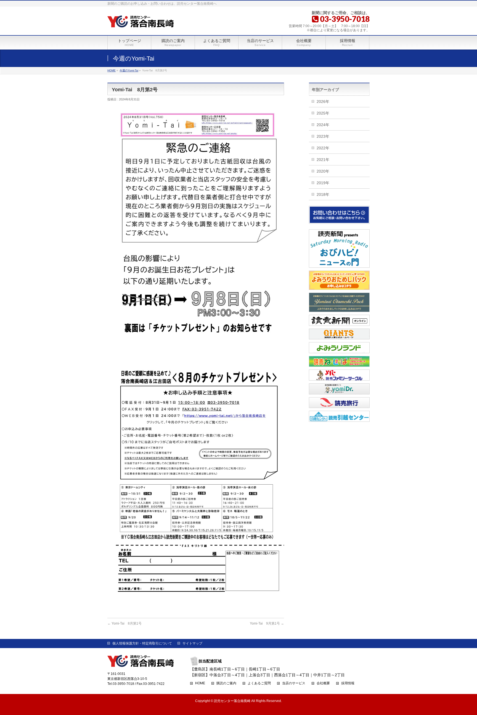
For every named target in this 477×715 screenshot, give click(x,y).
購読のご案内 (226, 683)
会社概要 (323, 683)
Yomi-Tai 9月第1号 (267, 623)
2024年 (323, 125)
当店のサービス (293, 683)
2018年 (323, 194)
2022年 (323, 148)
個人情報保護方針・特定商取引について (142, 643)
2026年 (323, 101)
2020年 (323, 171)
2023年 (323, 136)
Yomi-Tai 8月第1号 (124, 623)
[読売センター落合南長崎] (140, 22)
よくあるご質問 (259, 683)
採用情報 (347, 683)
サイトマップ (192, 643)
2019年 (323, 183)
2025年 (323, 113)
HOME (200, 683)
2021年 (323, 159)
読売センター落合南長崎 (232, 701)
